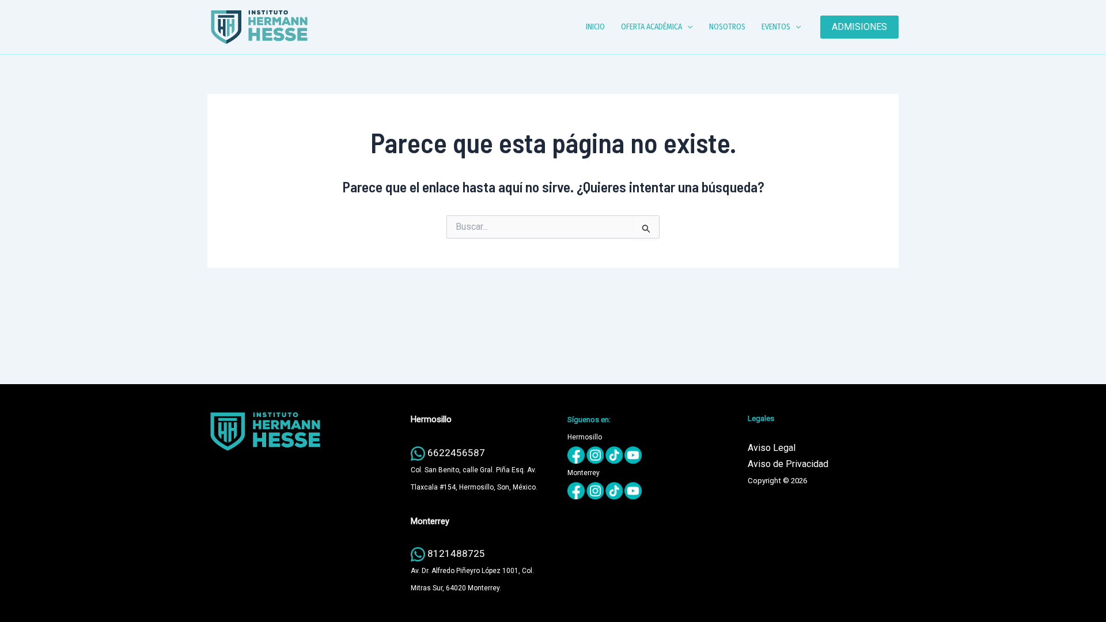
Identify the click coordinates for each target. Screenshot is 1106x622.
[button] (687, 27)
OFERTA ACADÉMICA (651, 27)
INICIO (595, 27)
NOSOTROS (727, 27)
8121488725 (456, 553)
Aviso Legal (772, 447)
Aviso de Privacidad (788, 463)
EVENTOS (776, 27)
